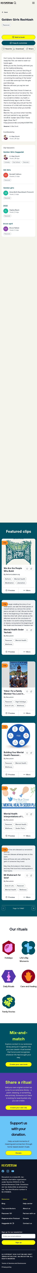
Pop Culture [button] (16, 162)
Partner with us (29, 1213)
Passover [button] (6, 25)
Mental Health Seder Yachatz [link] (14, 631)
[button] (27, 569)
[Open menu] (33, 3)
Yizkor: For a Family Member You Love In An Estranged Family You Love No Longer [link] (13, 692)
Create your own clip (18, 1108)
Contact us (27, 1223)
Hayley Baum (14, 210)
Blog (3, 1203)
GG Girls (7, 170)
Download (20, 49)
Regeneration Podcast (11, 1218)
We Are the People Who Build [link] (13, 569)
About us (26, 1208)
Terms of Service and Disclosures (14, 1263)
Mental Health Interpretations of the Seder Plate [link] (14, 815)
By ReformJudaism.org (12, 574)
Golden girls (8, 188)
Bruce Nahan (14, 228)
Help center (27, 1203)
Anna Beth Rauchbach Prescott (21, 192)
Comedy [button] (7, 162)
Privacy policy (6, 1267)
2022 (5, 206)
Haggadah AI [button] (7, 1223)
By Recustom (9, 636)
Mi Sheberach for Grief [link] (12, 876)
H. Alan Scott (14, 136)
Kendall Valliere (15, 174)
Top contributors (9, 1208)
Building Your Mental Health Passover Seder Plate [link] (14, 754)
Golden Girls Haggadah (13, 152)
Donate (18, 1153)
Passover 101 (7, 1213)
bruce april (8, 224)
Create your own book (18, 1064)
